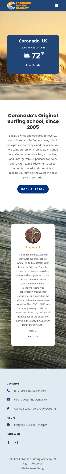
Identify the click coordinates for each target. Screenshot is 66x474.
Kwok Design (37, 468)
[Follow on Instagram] (16, 442)
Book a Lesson (33, 189)
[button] (53, 287)
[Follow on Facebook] (8, 442)
